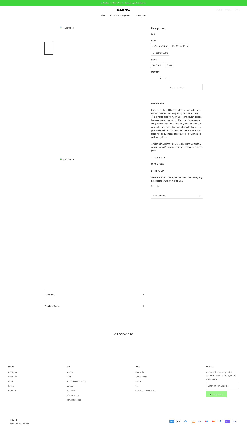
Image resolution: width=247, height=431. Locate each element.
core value (140, 372)
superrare (12, 391)
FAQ (69, 377)
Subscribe (216, 394)
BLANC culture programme (120, 16)
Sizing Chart (49, 294)
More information (159, 196)
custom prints (141, 16)
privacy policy (73, 395)
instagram (12, 372)
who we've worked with (146, 391)
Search (228, 10)
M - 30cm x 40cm (180, 46)
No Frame (157, 65)
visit (137, 386)
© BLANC (13, 420)
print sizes (71, 391)
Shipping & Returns (52, 306)
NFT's (138, 381)
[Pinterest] (158, 186)
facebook (12, 377)
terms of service (74, 400)
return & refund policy (76, 381)
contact (70, 386)
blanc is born (141, 377)
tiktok (10, 381)
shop (103, 16)
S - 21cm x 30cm (160, 53)
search (70, 372)
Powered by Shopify (19, 424)
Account (219, 10)
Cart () (238, 10)
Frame (170, 65)
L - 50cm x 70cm (160, 46)
